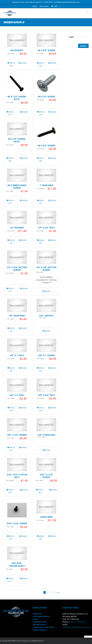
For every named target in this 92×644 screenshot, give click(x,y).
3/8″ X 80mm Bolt (46, 435)
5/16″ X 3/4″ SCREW (17, 523)
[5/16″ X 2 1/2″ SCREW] (46, 464)
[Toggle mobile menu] (87, 12)
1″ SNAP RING (46, 185)
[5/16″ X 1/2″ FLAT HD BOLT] (17, 464)
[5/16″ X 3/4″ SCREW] (17, 510)
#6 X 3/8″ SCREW (46, 50)
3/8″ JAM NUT (46, 315)
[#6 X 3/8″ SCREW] (46, 40)
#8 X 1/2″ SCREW (46, 96)
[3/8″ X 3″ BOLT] (17, 385)
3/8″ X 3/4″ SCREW (17, 435)
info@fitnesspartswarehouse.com (67, 2)
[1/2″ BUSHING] (17, 217)
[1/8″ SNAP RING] (17, 305)
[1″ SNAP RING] (46, 175)
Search (83, 46)
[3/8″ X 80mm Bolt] (46, 424)
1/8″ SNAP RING (17, 315)
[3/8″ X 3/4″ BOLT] (46, 385)
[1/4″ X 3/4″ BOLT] (46, 217)
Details (24, 63)
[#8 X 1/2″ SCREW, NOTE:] (17, 129)
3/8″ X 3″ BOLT (16, 395)
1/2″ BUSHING (17, 227)
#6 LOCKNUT (16, 50)
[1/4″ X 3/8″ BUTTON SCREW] (46, 257)
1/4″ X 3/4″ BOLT (46, 227)
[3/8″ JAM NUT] (46, 305)
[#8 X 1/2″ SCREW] (46, 83)
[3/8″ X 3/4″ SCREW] (17, 424)
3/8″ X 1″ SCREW (46, 355)
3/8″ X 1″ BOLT (17, 355)
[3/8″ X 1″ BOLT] (17, 345)
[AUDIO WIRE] (46, 506)
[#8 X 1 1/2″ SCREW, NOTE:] (17, 83)
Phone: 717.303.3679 (77, 622)
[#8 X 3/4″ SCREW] (46, 132)
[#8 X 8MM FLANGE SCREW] (17, 175)
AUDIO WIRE (46, 517)
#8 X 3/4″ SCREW (46, 145)
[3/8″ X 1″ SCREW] (46, 345)
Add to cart (12, 64)
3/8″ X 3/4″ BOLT (46, 395)
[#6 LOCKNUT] (17, 40)
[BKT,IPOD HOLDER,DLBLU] (17, 553)
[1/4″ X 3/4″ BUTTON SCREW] (17, 257)
